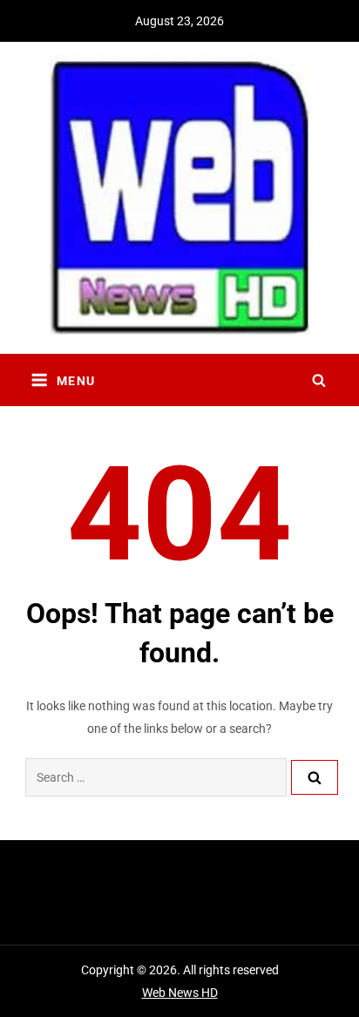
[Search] (314, 777)
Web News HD (180, 993)
